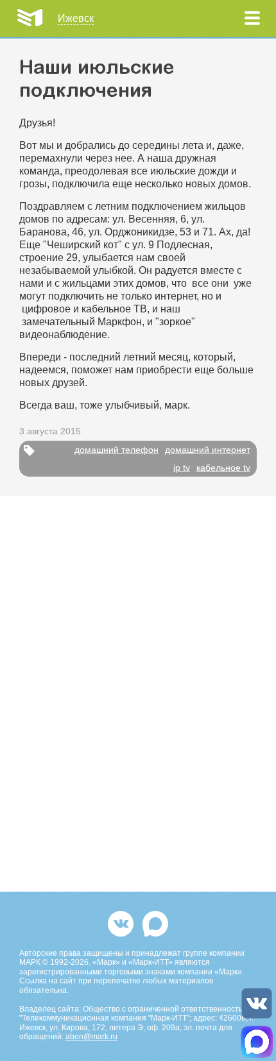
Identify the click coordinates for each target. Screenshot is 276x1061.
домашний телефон (116, 450)
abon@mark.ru (91, 1036)
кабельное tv (223, 468)
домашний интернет (207, 450)
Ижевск (76, 18)
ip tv (181, 468)
